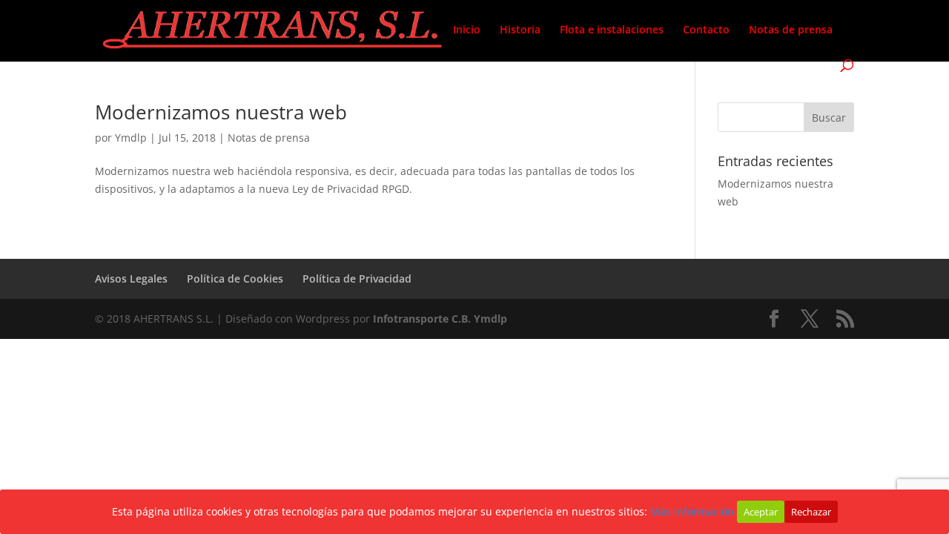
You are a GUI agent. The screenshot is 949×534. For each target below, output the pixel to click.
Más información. (693, 511)
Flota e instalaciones (612, 30)
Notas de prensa (791, 30)
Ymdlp (131, 138)
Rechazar (811, 511)
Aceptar (761, 511)
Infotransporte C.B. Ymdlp (440, 319)
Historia (520, 30)
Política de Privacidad (356, 278)
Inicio (466, 30)
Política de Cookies (235, 278)
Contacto (706, 30)
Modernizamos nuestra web (221, 112)
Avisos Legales (131, 278)
